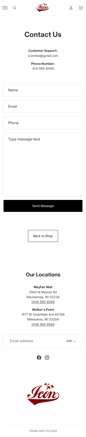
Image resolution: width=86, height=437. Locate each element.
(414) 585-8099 (43, 302)
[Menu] (7, 8)
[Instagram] (47, 357)
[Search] (17, 8)
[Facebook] (39, 357)
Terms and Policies (43, 431)
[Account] (69, 8)
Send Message (43, 206)
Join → (71, 341)
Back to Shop (43, 236)
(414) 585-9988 (43, 324)
